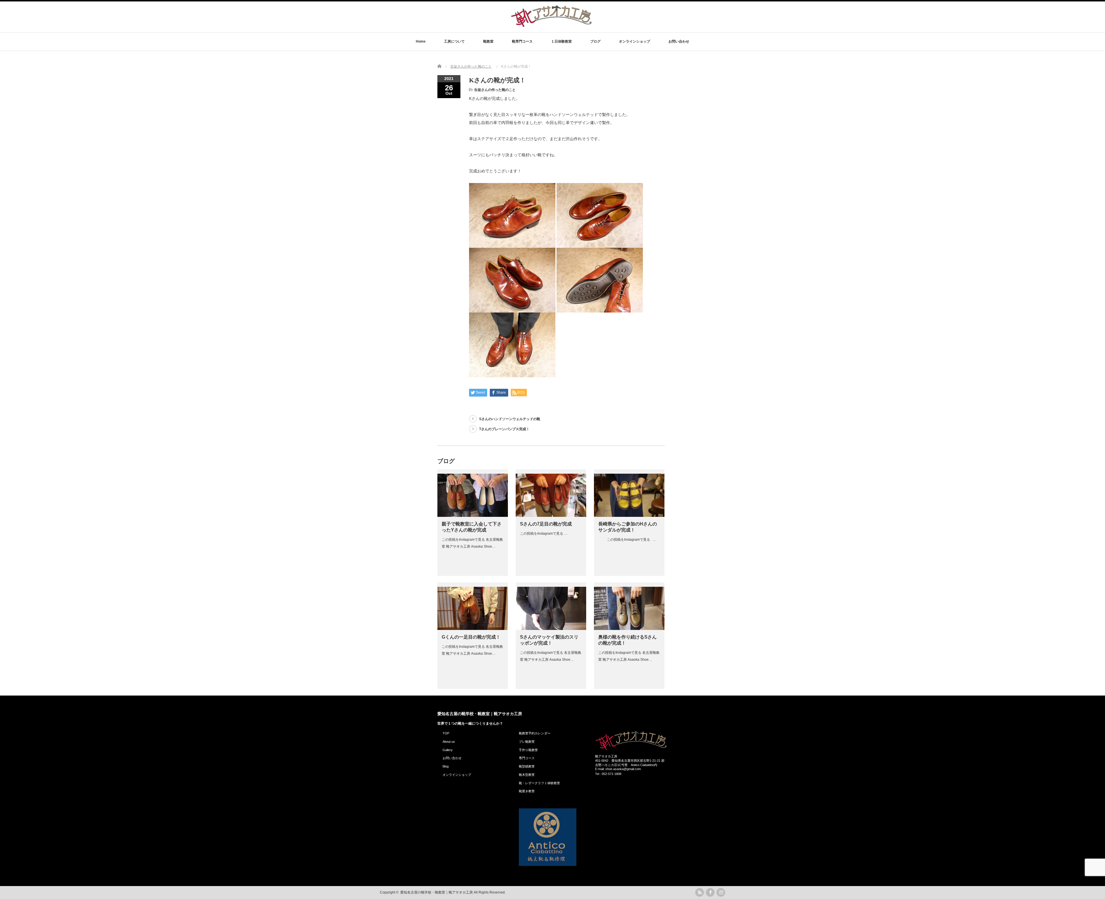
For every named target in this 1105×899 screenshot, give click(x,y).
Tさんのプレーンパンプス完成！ (504, 429)
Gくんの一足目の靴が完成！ (471, 637)
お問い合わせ (678, 41)
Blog (446, 766)
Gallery (448, 750)
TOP (446, 733)
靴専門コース (522, 41)
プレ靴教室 (527, 741)
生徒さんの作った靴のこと (495, 90)
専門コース (527, 758)
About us (449, 741)
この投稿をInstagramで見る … (543, 534)
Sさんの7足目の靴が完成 (546, 523)
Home (421, 41)
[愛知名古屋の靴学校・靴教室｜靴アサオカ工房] (551, 26)
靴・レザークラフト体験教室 (539, 783)
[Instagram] (721, 892)
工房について (454, 41)
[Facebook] (710, 892)
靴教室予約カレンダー (534, 733)
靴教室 (488, 41)
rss (699, 892)
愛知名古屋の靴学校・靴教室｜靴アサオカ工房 (479, 713)
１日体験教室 (561, 41)
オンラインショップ (634, 41)
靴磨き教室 (527, 791)
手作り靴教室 (528, 750)
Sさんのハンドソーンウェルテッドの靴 (509, 419)
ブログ (595, 41)
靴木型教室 (527, 774)
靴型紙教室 (527, 766)
